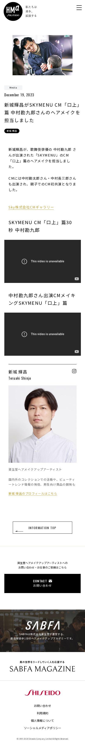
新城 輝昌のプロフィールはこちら (32, 493)
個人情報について (42, 720)
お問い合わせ (42, 706)
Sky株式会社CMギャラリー (31, 207)
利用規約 (42, 713)
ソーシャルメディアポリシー (42, 728)
